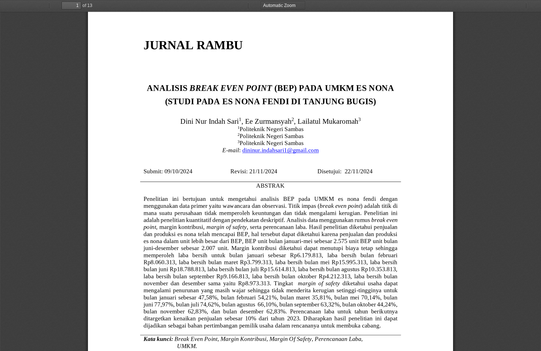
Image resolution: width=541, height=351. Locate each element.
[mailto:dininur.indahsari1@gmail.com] (280, 149)
